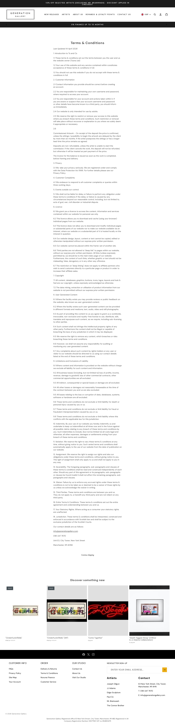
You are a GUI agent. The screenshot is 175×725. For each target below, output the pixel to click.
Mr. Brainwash (113, 701)
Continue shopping (87, 555)
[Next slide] (167, 25)
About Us (76, 673)
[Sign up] (164, 669)
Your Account (15, 682)
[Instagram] (93, 654)
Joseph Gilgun (113, 684)
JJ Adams (111, 688)
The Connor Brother (115, 705)
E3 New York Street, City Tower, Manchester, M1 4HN (152, 685)
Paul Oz (110, 697)
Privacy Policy (15, 673)
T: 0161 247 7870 (145, 691)
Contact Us (77, 669)
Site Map (13, 677)
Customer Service (48, 682)
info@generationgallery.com (65, 531)
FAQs (11, 669)
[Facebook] (83, 654)
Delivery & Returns (49, 669)
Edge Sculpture (113, 692)
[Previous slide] (6, 25)
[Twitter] (88, 654)
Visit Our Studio (79, 677)
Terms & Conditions (49, 673)
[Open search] (155, 14)
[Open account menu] (161, 14)
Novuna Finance (48, 677)
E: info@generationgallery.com (151, 695)
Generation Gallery (19, 714)
